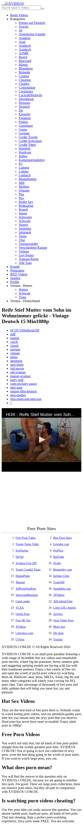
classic (14, 345)
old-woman (18, 372)
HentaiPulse (23, 576)
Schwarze (25, 217)
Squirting (25, 228)
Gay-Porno (26, 255)
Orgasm (24, 190)
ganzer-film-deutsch (23, 391)
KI (20, 164)
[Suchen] (42, 8)
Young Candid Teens (28, 569)
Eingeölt (24, 114)
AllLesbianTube (63, 601)
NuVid (19, 556)
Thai (22, 240)
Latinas (24, 171)
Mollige (24, 186)
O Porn (20, 639)
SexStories (22, 550)
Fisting (23, 122)
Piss (21, 194)
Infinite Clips (61, 576)
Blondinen (26, 68)
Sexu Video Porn (63, 620)
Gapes (23, 129)
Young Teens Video (27, 544)
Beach (23, 57)
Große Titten (27, 144)
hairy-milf (16, 380)
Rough (23, 209)
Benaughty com (62, 569)
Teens (23, 236)
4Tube (57, 563)
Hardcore (25, 152)
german (15, 349)
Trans (22, 297)
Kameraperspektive (32, 160)
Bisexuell (25, 61)
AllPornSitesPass (26, 588)
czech (14, 342)
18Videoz (58, 595)
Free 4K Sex (23, 620)
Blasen (23, 64)
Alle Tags (25, 263)
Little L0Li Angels (64, 607)
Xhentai (20, 582)
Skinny (23, 225)
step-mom (16, 364)
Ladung (24, 167)
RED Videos (18, 274)
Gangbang (26, 125)
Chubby (24, 84)
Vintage (24, 251)
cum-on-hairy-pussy (23, 384)
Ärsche (23, 26)
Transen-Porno (29, 259)
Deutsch (24, 106)
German (24, 133)
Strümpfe (25, 232)
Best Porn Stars (62, 537)
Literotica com (24, 633)
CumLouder (23, 601)
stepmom (16, 361)
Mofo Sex (59, 626)
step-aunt (16, 387)
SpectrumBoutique (27, 595)
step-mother (18, 395)
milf (13, 334)
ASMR (24, 53)
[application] (41, 440)
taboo (14, 357)
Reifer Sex (26, 202)
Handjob (24, 148)
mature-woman (20, 376)
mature (14, 338)
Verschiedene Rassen (33, 247)
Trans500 (58, 582)
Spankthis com (62, 588)
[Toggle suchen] (3, 4)
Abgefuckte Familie (32, 34)
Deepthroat (26, 99)
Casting (24, 76)
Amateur (24, 38)
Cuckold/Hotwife (30, 95)
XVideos (21, 626)
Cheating (25, 80)
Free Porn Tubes (26, 537)
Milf (21, 183)
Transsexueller (28, 244)
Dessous (24, 103)
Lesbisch (25, 175)
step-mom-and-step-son (26, 399)
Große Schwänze (30, 141)
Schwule (24, 221)
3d (20, 30)
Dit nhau (58, 633)
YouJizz (58, 639)
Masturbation (27, 179)
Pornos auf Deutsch (32, 23)
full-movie (17, 368)
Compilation (27, 87)
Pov (21, 198)
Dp (21, 110)
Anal (22, 42)
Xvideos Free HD (26, 563)
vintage (15, 353)
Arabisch (25, 45)
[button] (41, 439)
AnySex (58, 614)
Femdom (25, 118)
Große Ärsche (28, 137)
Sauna (23, 213)
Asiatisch (25, 49)
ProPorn (58, 550)
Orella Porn (23, 614)
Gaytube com (61, 544)
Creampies (26, 91)
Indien (23, 156)
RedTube (58, 556)
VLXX (20, 607)
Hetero (23, 289)
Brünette (24, 72)
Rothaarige (26, 205)
